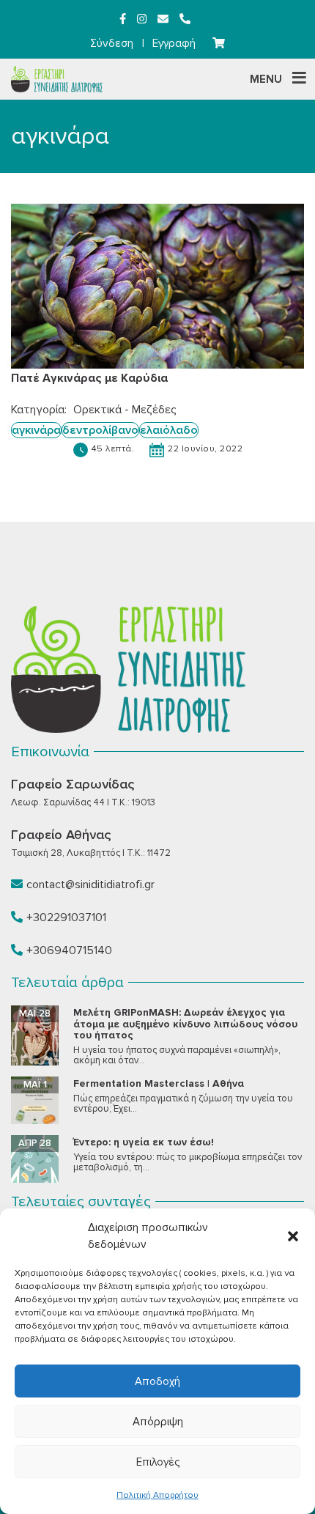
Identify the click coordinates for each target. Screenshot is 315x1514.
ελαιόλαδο (169, 430)
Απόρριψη (158, 1421)
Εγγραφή (174, 43)
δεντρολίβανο (100, 430)
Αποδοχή (157, 1381)
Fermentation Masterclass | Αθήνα (158, 1083)
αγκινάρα (36, 430)
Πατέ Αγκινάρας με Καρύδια (89, 378)
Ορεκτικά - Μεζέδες (125, 409)
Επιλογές (157, 1462)
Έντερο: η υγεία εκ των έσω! (143, 1142)
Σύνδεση (111, 43)
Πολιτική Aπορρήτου (157, 1495)
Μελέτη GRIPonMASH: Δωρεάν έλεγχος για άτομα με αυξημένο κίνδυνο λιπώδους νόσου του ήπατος (185, 1023)
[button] (293, 1236)
